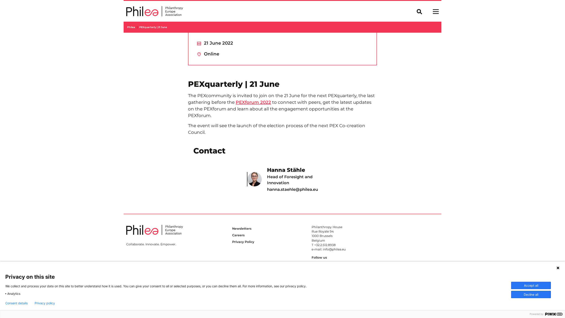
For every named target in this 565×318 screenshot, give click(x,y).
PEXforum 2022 (253, 102)
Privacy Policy (243, 242)
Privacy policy (45, 303)
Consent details (16, 303)
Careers (238, 235)
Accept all (531, 285)
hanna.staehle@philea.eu (292, 189)
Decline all (531, 294)
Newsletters (241, 228)
